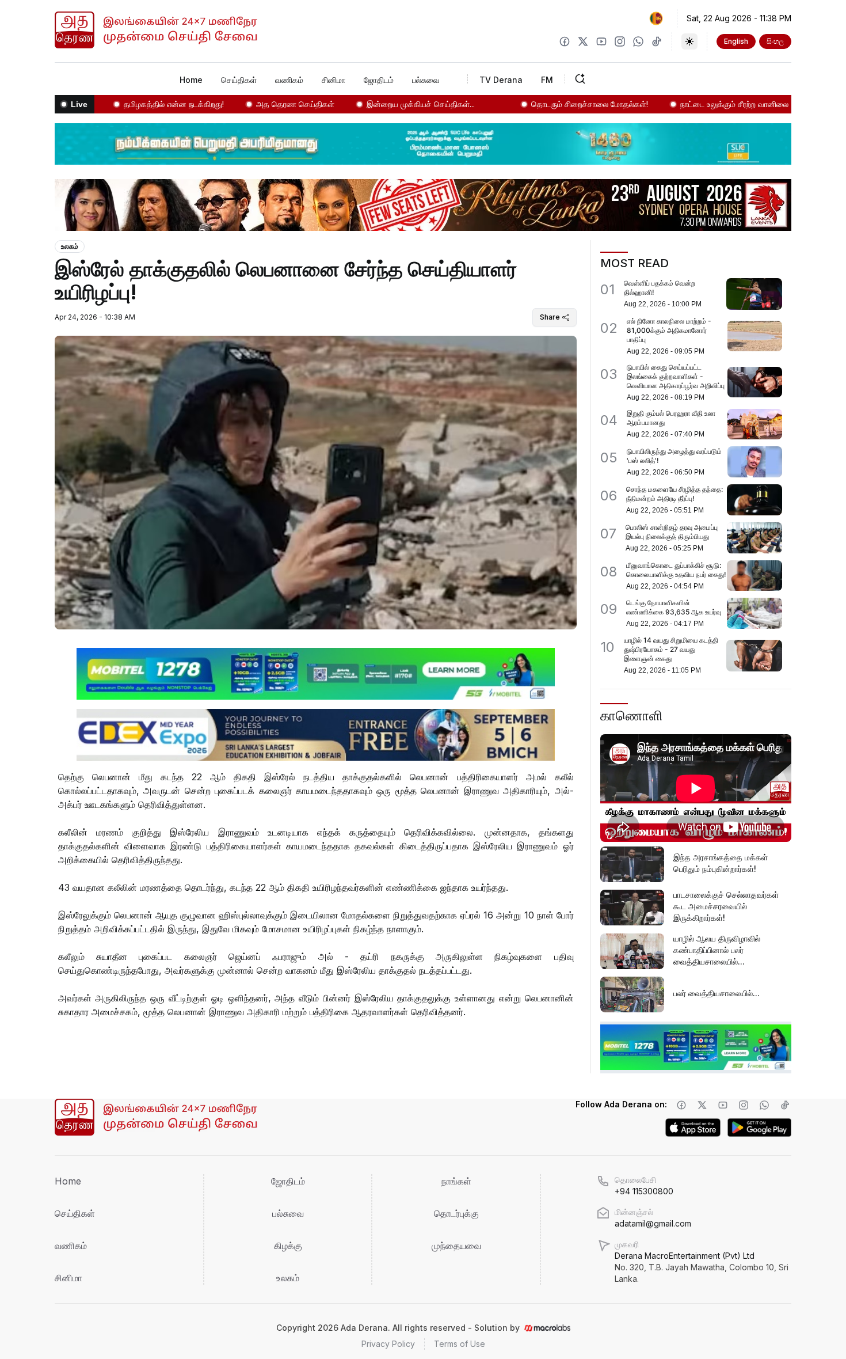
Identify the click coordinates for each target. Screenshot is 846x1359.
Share (550, 317)
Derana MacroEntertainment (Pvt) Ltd (701, 1267)
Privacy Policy (388, 1344)
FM (547, 80)
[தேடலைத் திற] (615, 79)
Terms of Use (459, 1344)
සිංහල (775, 41)
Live (79, 104)
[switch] (689, 41)
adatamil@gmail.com (653, 1223)
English (736, 41)
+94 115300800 (644, 1191)
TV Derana (501, 80)
